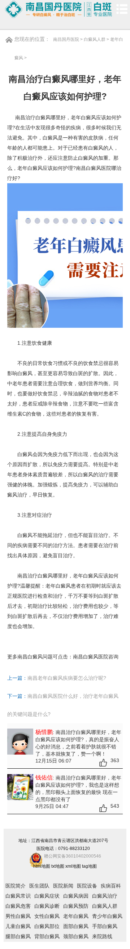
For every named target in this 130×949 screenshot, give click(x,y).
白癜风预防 (75, 906)
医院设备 (87, 886)
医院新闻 (63, 886)
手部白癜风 (104, 926)
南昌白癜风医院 (90, 657)
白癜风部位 (47, 926)
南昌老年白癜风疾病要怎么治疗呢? (66, 678)
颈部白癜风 (75, 936)
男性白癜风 (18, 916)
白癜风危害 (18, 906)
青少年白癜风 (107, 916)
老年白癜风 (75, 916)
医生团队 (39, 886)
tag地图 (89, 866)
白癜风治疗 (104, 896)
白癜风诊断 (47, 906)
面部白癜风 (75, 926)
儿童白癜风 (18, 926)
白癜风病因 (75, 896)
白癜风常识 (18, 896)
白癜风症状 (47, 896)
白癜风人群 (94, 39)
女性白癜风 (47, 916)
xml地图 (73, 866)
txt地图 (57, 866)
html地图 (41, 866)
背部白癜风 (47, 936)
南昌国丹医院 (66, 39)
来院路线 (102, 936)
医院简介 (15, 886)
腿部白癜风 (18, 936)
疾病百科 (111, 886)
